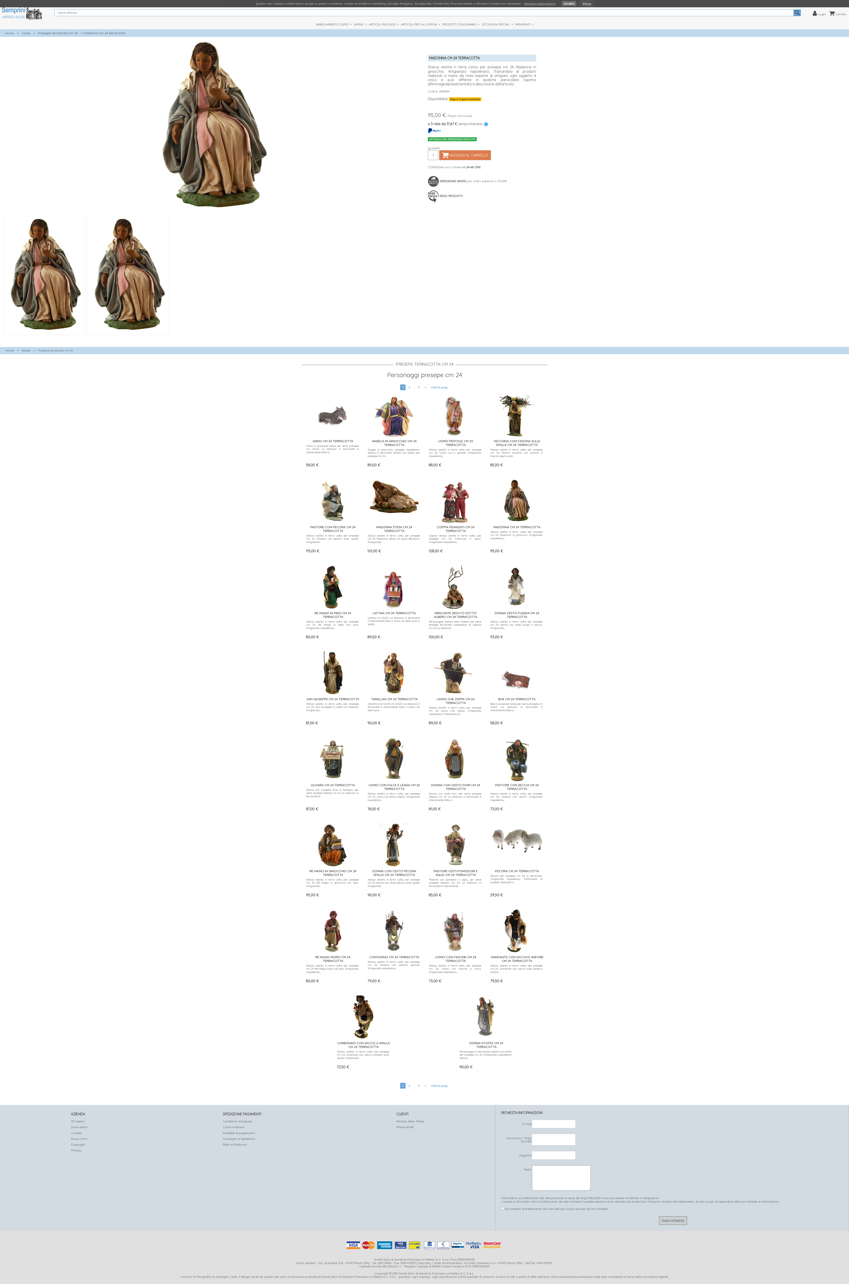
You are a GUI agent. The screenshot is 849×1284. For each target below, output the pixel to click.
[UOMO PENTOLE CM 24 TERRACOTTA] (455, 414)
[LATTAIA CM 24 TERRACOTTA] (394, 586)
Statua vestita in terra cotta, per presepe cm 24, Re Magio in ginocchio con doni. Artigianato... (332, 883)
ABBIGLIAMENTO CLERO (333, 24)
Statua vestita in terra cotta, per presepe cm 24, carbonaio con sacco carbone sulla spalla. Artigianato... (363, 1055)
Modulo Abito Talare (410, 1121)
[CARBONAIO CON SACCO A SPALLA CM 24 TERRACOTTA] (363, 1016)
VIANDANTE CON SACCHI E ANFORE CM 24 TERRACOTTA (517, 959)
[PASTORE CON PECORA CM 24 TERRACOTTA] (332, 500)
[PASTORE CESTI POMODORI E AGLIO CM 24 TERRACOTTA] (455, 844)
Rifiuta (586, 3)
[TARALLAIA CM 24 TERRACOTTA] (394, 672)
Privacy (76, 1150)
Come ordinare (233, 1127)
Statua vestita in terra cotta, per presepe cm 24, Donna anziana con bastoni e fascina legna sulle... (516, 453)
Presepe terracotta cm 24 (58, 33)
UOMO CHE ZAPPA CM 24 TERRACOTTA (455, 701)
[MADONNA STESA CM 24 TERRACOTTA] (394, 496)
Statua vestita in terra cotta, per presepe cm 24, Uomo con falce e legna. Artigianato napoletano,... (394, 797)
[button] (212, 337)
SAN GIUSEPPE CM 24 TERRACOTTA (333, 699)
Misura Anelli (405, 1127)
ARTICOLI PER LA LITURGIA (419, 24)
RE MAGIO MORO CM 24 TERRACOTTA (332, 959)
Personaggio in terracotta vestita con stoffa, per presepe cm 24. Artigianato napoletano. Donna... (486, 1055)
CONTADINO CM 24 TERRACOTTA (394, 957)
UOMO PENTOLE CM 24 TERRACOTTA (455, 443)
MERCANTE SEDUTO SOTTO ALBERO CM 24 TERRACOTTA (455, 615)
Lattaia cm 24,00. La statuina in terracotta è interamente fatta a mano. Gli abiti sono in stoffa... (394, 621)
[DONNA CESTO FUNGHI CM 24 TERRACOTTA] (516, 586)
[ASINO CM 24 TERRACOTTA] (332, 414)
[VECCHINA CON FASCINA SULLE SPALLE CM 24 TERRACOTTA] (516, 414)
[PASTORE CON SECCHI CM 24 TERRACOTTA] (516, 758)
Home (10, 33)
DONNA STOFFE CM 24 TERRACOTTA (486, 1045)
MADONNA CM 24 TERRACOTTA (516, 527)
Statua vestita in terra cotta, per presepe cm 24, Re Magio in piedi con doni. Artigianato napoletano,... (332, 625)
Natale (26, 350)
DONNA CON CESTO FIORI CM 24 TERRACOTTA (455, 787)
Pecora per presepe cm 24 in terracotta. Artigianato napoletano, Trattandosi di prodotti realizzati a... (516, 879)
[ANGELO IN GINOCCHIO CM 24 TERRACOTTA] (394, 414)
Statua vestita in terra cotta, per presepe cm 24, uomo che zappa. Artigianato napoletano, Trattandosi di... (455, 711)
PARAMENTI (523, 24)
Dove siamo (79, 1127)
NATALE (359, 24)
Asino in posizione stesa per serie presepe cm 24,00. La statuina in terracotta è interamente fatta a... (332, 449)
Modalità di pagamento (239, 1133)
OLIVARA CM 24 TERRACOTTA (333, 785)
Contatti (76, 1133)
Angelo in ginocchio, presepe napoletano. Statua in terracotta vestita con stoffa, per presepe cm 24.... (394, 453)
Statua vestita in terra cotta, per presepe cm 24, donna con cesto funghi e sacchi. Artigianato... (516, 625)
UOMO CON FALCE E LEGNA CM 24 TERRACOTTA (394, 787)
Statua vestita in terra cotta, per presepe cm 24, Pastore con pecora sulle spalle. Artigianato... (332, 539)
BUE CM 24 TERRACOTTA (516, 699)
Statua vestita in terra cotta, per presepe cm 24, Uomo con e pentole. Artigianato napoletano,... (455, 453)
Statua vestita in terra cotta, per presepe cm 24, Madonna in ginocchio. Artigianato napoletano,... (516, 535)
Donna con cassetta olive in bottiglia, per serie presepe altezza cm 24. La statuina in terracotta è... (332, 793)
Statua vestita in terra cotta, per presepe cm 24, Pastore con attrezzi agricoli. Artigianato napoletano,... (394, 965)
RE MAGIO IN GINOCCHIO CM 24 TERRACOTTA (333, 873)
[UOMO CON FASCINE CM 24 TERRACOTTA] (455, 930)
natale (26, 33)
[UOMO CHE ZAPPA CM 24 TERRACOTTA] (455, 672)
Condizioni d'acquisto (237, 1121)
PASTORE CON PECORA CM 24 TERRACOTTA (333, 529)
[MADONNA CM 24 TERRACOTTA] (516, 500)
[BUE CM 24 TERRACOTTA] (516, 672)
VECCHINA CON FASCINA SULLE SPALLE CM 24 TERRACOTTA (517, 443)
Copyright (78, 1144)
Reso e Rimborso (235, 1144)
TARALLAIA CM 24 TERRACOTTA (394, 699)
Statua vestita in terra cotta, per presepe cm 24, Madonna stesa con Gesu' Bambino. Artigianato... (394, 539)
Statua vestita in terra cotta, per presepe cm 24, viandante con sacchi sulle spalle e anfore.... (516, 969)
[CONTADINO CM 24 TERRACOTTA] (393, 930)
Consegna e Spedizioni (239, 1139)
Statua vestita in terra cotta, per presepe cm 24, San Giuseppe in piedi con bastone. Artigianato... (332, 707)
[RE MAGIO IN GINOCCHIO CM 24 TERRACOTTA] (332, 844)
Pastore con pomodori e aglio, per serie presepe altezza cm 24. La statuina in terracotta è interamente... (455, 883)
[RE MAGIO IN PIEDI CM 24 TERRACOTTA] (332, 586)
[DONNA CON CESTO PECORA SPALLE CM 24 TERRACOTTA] (394, 844)
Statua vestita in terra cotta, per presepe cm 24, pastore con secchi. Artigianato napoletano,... (516, 797)
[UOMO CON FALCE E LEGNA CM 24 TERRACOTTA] (394, 758)
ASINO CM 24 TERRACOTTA (333, 441)
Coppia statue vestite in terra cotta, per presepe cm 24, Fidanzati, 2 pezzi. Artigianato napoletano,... (455, 539)
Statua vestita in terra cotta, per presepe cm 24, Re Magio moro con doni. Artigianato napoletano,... (332, 969)
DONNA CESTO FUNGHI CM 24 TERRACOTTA (517, 615)
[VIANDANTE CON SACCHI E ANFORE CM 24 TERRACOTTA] (516, 930)
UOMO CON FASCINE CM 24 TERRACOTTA (455, 959)
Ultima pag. (439, 387)
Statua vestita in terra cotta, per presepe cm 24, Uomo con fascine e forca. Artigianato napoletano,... (455, 969)
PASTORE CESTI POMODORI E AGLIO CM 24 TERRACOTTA (456, 873)
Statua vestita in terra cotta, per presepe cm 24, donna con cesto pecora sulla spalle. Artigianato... (394, 883)
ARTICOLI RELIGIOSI (383, 24)
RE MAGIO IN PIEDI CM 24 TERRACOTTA (333, 615)
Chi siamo (78, 1121)
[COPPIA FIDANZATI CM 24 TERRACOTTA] (455, 500)
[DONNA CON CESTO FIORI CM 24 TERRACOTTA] (455, 758)
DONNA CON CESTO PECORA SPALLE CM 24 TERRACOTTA (394, 873)
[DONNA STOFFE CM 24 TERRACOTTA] (485, 1016)
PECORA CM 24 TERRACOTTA (517, 871)
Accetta (569, 3)
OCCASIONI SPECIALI (496, 24)
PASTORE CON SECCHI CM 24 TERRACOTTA (517, 787)
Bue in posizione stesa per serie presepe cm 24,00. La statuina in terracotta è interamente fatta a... (516, 707)
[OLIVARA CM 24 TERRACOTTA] (332, 758)
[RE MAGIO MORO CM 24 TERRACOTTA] (332, 930)
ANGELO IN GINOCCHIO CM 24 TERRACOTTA (394, 443)
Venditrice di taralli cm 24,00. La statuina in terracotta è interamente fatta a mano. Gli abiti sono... (394, 707)
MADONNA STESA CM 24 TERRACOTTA (394, 529)
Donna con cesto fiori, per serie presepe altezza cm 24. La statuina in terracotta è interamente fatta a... (455, 797)
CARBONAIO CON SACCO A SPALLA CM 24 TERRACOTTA (363, 1045)
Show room (79, 1139)
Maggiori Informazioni (540, 4)
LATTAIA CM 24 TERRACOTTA (394, 613)
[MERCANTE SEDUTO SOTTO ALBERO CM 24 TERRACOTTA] (455, 586)
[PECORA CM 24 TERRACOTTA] (517, 838)
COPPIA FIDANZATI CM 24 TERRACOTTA (455, 529)
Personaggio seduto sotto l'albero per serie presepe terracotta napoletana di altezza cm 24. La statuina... (455, 625)
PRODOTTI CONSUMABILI (460, 24)
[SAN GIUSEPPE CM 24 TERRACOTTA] (332, 672)
